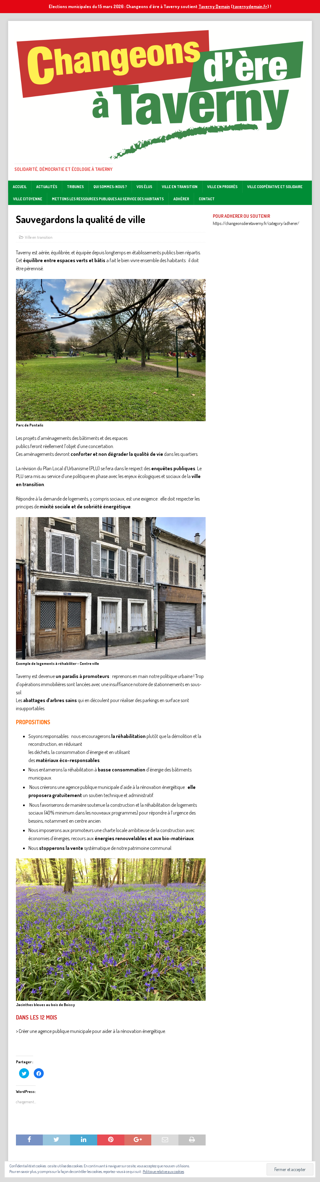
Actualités (46, 186)
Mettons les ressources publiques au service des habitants (108, 199)
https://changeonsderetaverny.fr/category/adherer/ (256, 223)
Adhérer (181, 199)
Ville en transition (180, 186)
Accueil (20, 186)
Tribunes (75, 186)
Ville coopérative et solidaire (274, 186)
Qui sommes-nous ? (110, 186)
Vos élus (144, 186)
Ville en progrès (222, 186)
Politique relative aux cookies (163, 1171)
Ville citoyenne (27, 199)
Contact (207, 199)
